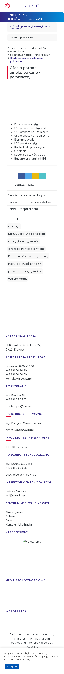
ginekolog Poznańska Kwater (26, 248)
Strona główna (15, 512)
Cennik (10, 520)
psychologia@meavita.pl (21, 474)
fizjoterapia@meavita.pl (21, 406)
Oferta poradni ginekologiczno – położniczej (30, 27)
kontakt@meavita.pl (19, 378)
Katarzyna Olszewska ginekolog (28, 256)
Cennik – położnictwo (22, 37)
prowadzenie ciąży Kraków (25, 271)
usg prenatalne (17, 278)
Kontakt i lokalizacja (19, 524)
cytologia (14, 226)
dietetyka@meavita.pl (20, 430)
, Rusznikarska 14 (25, 19)
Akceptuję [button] (12, 666)
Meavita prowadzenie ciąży (25, 263)
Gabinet (11, 516)
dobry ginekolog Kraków (23, 241)
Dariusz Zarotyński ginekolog (26, 233)
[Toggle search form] (47, 6)
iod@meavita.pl (15, 495)
